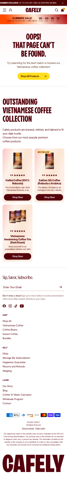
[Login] (10, 10)
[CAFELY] (33, 10)
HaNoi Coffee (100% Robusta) (17, 182)
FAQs (5, 353)
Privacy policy (40, 428)
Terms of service (28, 428)
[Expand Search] (57, 10)
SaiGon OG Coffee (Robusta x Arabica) (49, 182)
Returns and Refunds (14, 366)
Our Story (8, 386)
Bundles (7, 338)
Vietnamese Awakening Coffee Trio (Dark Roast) (17, 239)
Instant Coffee (10, 334)
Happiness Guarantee (14, 362)
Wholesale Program (13, 399)
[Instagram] (10, 306)
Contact (7, 403)
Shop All (7, 321)
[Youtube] (22, 306)
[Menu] (5, 10)
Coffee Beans (10, 329)
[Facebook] (4, 306)
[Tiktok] (15, 306)
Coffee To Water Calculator (17, 394)
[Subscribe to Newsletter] (61, 287)
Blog (5, 390)
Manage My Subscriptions (16, 357)
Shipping (7, 370)
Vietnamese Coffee (13, 325)
